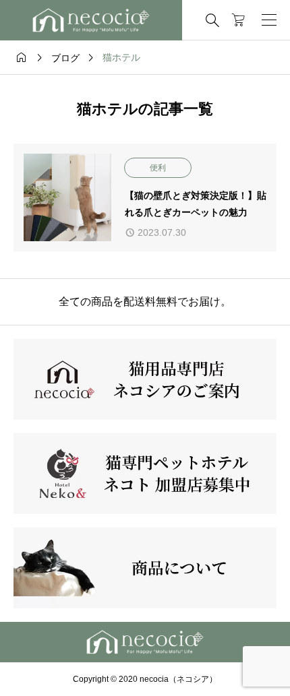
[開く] (269, 20)
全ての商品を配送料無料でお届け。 (145, 301)
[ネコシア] (91, 20)
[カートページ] (238, 20)
